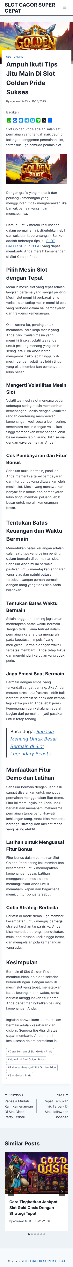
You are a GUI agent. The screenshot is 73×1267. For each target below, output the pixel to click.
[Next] (62, 1191)
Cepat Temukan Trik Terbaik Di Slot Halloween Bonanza (56, 1106)
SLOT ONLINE (14, 56)
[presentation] (36, 1173)
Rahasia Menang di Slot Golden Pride (32, 1067)
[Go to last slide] (11, 1191)
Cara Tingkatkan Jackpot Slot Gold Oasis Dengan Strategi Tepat (33, 1208)
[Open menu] (64, 8)
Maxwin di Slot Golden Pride (26, 1059)
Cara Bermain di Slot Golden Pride (30, 1051)
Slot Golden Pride (19, 1075)
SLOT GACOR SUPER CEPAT (43, 1261)
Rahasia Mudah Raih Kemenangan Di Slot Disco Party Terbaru (19, 1106)
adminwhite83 (19, 101)
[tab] (29, 1234)
